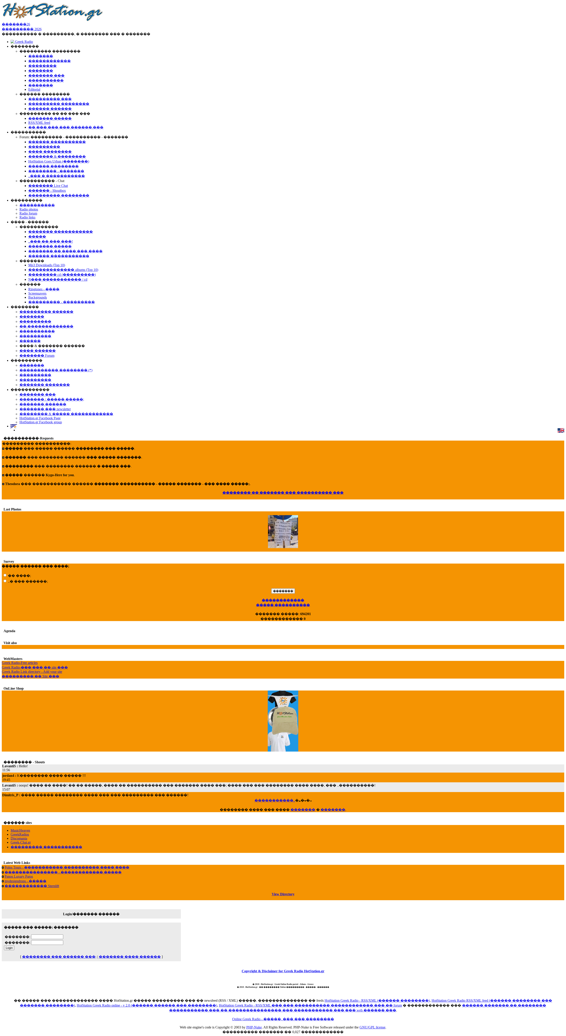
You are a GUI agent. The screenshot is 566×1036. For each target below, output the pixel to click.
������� (303, 810)
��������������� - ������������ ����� (63, 872)
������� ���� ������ (130, 957)
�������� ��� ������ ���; (59, 957)
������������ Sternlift (32, 886)
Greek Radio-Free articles (20, 663)
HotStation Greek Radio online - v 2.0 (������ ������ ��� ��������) (147, 1005)
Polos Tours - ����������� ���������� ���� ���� (67, 867)
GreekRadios (20, 834)
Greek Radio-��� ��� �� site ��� (35, 667)
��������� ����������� (46, 847)
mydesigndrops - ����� (25, 881)
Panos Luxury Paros (19, 876)
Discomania (19, 838)
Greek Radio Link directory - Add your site (32, 671)
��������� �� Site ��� (30, 676)
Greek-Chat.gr (21, 842)
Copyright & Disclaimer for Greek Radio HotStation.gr (283, 971)
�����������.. (274, 800)
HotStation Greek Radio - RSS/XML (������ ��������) (377, 1000)
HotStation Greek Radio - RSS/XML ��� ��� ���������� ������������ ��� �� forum (310, 1005)
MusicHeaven (20, 830)
